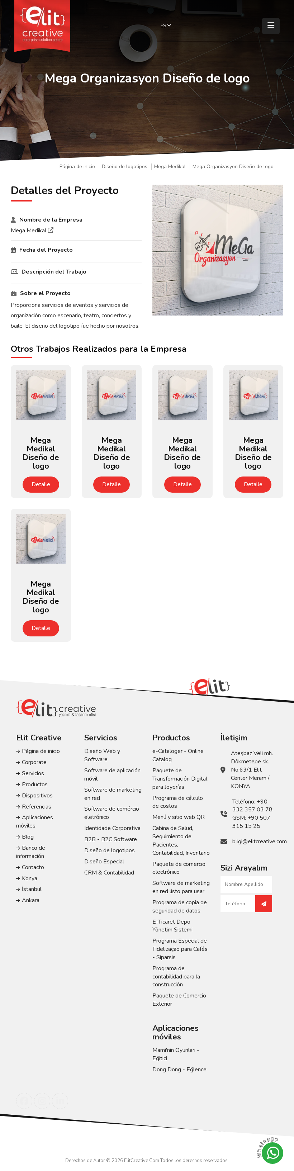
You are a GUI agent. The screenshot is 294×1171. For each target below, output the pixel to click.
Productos (35, 784)
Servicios (33, 773)
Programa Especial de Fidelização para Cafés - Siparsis (180, 949)
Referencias (36, 807)
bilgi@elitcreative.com (259, 841)
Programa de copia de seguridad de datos (179, 907)
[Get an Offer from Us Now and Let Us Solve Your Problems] (263, 903)
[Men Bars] (271, 26)
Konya (29, 878)
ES (164, 26)
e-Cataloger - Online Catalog (178, 755)
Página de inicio (77, 166)
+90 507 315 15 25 (251, 822)
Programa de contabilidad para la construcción (176, 976)
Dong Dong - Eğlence (179, 1069)
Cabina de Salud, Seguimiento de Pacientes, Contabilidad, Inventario (181, 840)
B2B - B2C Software (110, 839)
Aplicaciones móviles (34, 822)
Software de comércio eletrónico (111, 813)
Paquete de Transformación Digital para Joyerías (179, 779)
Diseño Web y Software (102, 755)
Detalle (41, 484)
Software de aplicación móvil (112, 775)
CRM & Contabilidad (109, 873)
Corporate (34, 762)
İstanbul (32, 889)
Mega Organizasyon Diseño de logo (233, 166)
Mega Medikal (170, 166)
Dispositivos (37, 796)
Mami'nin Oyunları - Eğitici (175, 1054)
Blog (28, 837)
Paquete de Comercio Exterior (179, 1000)
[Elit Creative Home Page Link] (42, 26)
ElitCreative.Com (141, 1160)
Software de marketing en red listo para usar (181, 887)
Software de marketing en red (113, 794)
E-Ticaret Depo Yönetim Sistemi (172, 926)
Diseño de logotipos (124, 166)
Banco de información (30, 852)
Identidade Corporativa (112, 828)
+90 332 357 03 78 (252, 806)
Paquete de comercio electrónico (178, 868)
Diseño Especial (104, 862)
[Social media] (24, 1101)
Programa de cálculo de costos (177, 802)
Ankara (30, 900)
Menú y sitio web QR (178, 817)
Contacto (33, 867)
